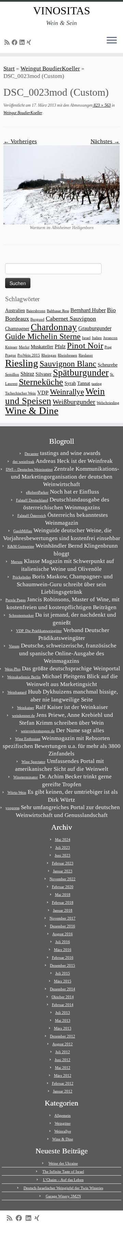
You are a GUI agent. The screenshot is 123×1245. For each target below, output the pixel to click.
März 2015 (62, 981)
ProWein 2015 (28, 355)
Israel (86, 338)
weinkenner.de (23, 715)
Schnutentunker (21, 615)
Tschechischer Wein (20, 393)
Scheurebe (108, 364)
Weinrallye (67, 392)
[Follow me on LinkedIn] (23, 42)
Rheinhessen (67, 355)
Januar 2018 (62, 910)
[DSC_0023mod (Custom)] (61, 184)
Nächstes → (105, 141)
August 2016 (62, 934)
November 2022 (63, 879)
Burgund (37, 319)
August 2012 (62, 1044)
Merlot (24, 347)
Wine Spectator (33, 762)
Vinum (14, 646)
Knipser (11, 347)
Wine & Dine (31, 410)
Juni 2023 (62, 855)
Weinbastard (17, 692)
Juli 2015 (62, 973)
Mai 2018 (62, 895)
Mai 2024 (62, 840)
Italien (97, 338)
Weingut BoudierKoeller (50, 68)
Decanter (32, 454)
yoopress (12, 808)
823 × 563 (102, 105)
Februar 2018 (62, 902)
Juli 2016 (62, 942)
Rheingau (48, 355)
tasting (97, 384)
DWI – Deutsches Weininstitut (29, 469)
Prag (108, 347)
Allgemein (62, 1115)
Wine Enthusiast (27, 739)
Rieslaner (86, 355)
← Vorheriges (20, 141)
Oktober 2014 (63, 997)
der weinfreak (24, 461)
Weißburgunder (74, 401)
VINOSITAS (61, 10)
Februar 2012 (62, 1083)
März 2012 (62, 1075)
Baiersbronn (35, 311)
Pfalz (60, 346)
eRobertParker (37, 492)
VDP (43, 392)
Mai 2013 (62, 1020)
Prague (10, 355)
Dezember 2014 (62, 989)
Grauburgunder (94, 328)
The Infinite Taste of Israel (63, 1171)
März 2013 (62, 1028)
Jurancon (110, 338)
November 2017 (63, 918)
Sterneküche (41, 382)
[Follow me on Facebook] (15, 42)
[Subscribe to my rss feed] (8, 42)
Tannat (83, 383)
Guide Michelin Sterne (43, 336)
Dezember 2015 (62, 965)
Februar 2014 (62, 1005)
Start (9, 68)
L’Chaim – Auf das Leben (63, 1180)
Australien (15, 310)
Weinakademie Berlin (24, 677)
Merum (17, 562)
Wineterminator (25, 777)
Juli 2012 (62, 1052)
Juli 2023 (62, 847)
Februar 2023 (62, 863)
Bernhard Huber (88, 310)
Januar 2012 (62, 1091)
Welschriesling (108, 403)
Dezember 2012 (62, 1036)
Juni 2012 (62, 1060)
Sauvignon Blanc (68, 363)
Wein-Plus (12, 669)
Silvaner (44, 374)
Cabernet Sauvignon (71, 318)
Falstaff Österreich (31, 515)
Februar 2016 (62, 957)
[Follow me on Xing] (30, 42)
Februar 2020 (62, 887)
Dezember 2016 (62, 926)
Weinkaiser (25, 708)
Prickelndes (22, 577)
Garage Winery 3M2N (63, 1196)
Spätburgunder (81, 372)
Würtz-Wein (17, 792)
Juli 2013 (62, 1012)
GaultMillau (22, 531)
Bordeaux (17, 318)
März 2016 (62, 950)
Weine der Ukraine (63, 1163)
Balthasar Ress (58, 311)
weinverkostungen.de (38, 731)
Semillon (12, 374)
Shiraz (27, 374)
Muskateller (42, 346)
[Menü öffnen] (112, 41)
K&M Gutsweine (21, 546)
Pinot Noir (85, 345)
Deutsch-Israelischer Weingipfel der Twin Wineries (63, 1188)
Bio (111, 310)
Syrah (70, 383)
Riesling (21, 363)
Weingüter (63, 1123)
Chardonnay (54, 327)
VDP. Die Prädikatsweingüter (39, 631)
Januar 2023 (62, 871)
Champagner (17, 328)
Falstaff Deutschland (32, 500)
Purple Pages (15, 600)
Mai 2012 (62, 1068)
